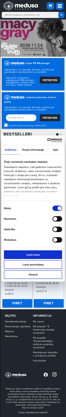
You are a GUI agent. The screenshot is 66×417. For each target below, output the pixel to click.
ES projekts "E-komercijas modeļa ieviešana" (43, 329)
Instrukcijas (39, 360)
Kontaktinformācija (15, 321)
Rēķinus (9, 331)
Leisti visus (33, 254)
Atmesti (33, 274)
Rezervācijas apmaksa (17, 326)
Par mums (38, 321)
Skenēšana (11, 336)
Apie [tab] (55, 149)
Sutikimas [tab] (10, 149)
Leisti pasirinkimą (33, 264)
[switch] (57, 218)
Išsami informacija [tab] (33, 149)
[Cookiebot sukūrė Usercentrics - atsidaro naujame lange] (47, 140)
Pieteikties (50, 80)
